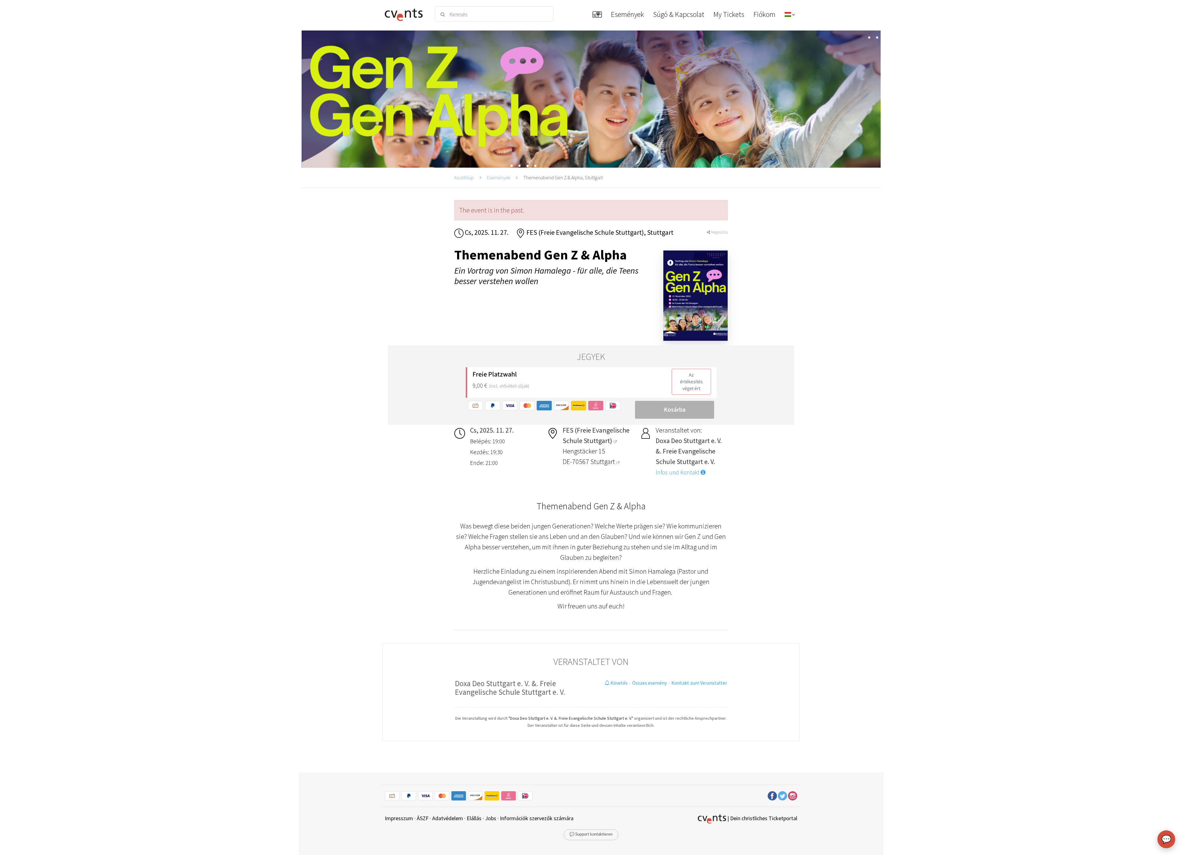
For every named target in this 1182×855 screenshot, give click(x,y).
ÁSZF (422, 818)
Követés (618, 683)
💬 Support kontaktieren (591, 835)
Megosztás (719, 232)
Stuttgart (603, 461)
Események (498, 177)
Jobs (490, 818)
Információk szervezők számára (536, 818)
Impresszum (399, 818)
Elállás (474, 818)
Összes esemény (649, 683)
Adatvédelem (447, 818)
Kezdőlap (464, 177)
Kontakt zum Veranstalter (699, 683)
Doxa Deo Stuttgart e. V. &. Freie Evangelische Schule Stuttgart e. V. (510, 687)
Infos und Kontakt (678, 472)
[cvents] (406, 14)
